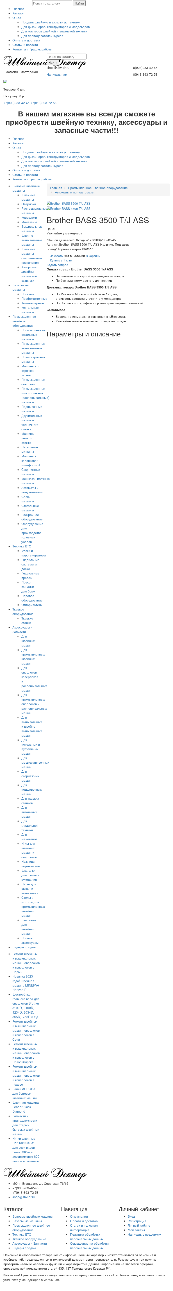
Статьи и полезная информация (84, 1227)
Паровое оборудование (32, 597)
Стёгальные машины (30, 507)
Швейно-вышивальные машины (31, 240)
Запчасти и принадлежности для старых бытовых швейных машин (25, 1125)
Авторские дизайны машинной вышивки (29, 274)
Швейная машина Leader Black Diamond (25, 1107)
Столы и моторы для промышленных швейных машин (33, 906)
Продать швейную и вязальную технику (50, 22)
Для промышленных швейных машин (33, 656)
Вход (131, 1216)
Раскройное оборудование (32, 516)
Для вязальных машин (29, 812)
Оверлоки (28, 204)
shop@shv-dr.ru (23, 1197)
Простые (27, 294)
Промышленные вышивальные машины (33, 348)
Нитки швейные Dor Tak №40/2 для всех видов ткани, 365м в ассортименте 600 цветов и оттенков (25, 1149)
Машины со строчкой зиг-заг (30, 370)
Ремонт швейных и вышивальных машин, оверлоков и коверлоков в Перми (26, 962)
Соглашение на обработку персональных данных (89, 1245)
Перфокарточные (34, 298)
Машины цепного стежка (27, 438)
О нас (16, 17)
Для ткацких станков (30, 800)
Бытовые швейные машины (32, 1216)
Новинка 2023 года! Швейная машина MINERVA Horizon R (25, 983)
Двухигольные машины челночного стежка (31, 422)
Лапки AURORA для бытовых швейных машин (24, 1093)
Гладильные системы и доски (30, 564)
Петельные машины (29, 449)
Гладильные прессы (30, 575)
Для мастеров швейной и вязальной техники (54, 31)
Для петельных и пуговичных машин (30, 746)
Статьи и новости (25, 44)
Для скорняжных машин (30, 776)
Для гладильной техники (30, 825)
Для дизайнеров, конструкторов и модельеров (55, 26)
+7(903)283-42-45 (16, 102)
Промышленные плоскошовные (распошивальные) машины (35, 395)
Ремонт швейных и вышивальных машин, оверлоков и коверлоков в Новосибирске (26, 1052)
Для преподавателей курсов (42, 35)
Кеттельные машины (30, 309)
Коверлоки (29, 217)
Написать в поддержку (144, 1234)
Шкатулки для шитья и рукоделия (30, 875)
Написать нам (57, 74)
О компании (79, 1216)
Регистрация (137, 1220)
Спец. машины (27, 498)
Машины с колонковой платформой (30, 460)
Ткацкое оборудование (23, 611)
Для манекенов (29, 836)
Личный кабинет (140, 1225)
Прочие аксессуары (30, 940)
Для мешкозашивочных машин (35, 762)
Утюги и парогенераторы (33, 552)
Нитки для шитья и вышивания (29, 888)
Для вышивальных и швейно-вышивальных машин (31, 726)
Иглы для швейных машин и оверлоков (29, 850)
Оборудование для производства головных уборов (32, 532)
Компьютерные (32, 303)
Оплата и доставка (26, 40)
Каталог (18, 13)
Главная (18, 8)
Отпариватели (32, 604)
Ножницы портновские (30, 863)
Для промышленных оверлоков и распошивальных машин (34, 703)
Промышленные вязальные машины (33, 334)
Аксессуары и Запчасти (22, 629)
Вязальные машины (20, 287)
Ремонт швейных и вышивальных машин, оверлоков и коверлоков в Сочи (26, 1030)
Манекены (29, 222)
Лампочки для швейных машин (28, 927)
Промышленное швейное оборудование (24, 321)
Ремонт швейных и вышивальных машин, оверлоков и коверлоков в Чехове (26, 1075)
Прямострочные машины (33, 359)
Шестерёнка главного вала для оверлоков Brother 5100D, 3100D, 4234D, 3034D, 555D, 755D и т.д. (25, 1005)
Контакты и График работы (32, 49)
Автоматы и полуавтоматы (32, 489)
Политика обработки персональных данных (86, 1236)
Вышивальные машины (32, 228)
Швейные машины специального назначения (31, 256)
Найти (79, 3)
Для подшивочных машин (31, 789)
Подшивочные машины (31, 408)
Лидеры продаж (24, 947)
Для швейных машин (28, 640)
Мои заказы (136, 1229)
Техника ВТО (21, 546)
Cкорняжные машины (30, 471)
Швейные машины (28, 197)
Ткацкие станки (27, 620)
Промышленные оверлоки (33, 381)
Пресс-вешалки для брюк (28, 586)
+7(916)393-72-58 (43, 102)
